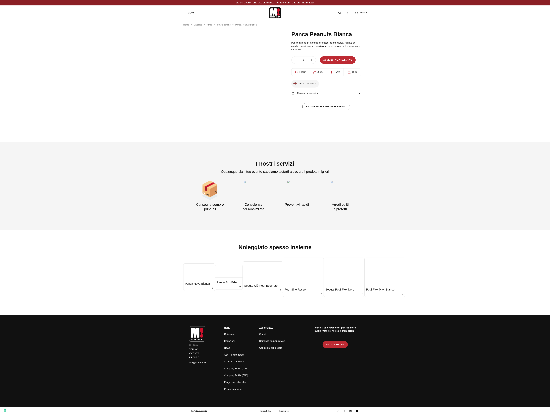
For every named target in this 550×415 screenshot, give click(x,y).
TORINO (193, 349)
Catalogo (198, 25)
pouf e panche (224, 25)
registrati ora (335, 344)
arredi (209, 25)
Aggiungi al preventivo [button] (337, 60)
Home (186, 25)
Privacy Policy (265, 411)
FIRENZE (194, 357)
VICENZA (194, 353)
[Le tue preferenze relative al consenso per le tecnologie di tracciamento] (5, 410)
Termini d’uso (284, 411)
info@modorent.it (197, 362)
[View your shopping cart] (348, 12)
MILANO (193, 345)
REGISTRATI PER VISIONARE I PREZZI (326, 106)
